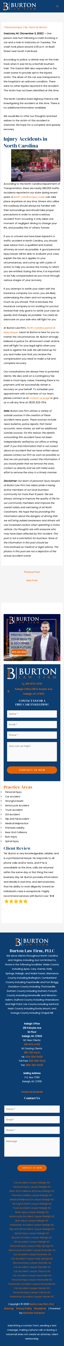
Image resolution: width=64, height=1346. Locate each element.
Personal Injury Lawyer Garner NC (32, 1292)
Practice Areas (18, 787)
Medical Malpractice (16, 823)
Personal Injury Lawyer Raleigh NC (32, 1186)
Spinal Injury (12, 841)
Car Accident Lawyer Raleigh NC (32, 1182)
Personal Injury (13, 27)
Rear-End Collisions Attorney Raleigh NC (32, 1191)
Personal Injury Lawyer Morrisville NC (32, 1279)
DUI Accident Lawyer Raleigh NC (32, 1241)
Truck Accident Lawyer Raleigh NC (32, 1208)
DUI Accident (12, 814)
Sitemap (9, 1308)
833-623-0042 (37, 1060)
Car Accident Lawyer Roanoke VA (32, 1254)
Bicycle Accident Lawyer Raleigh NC (32, 1237)
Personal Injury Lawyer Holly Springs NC (32, 1246)
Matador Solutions (34, 1312)
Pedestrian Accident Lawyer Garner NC (32, 1296)
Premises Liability (14, 827)
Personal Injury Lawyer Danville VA (32, 1262)
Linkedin (38, 1091)
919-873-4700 (32, 1044)
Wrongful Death (14, 801)
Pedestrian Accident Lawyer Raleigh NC (32, 1224)
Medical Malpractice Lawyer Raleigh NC (32, 1199)
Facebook (26, 1091)
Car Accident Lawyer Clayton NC (32, 1271)
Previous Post (32, 572)
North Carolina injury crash (29, 197)
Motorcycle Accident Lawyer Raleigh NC (32, 1216)
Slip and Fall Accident (17, 818)
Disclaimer (40, 1308)
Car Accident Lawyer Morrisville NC (32, 1275)
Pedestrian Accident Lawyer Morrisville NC (32, 1284)
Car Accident (12, 796)
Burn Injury (11, 836)
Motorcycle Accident (17, 805)
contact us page (39, 398)
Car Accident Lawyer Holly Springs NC (32, 1258)
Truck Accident (14, 810)
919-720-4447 (32, 1052)
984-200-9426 (34, 1065)
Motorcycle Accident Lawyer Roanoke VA (32, 1250)
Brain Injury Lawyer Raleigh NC (32, 1212)
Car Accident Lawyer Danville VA (32, 1267)
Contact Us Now (32, 770)
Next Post (32, 580)
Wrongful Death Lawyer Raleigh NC (32, 1203)
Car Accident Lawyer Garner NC (32, 1288)
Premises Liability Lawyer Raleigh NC (32, 1195)
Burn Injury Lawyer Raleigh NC (32, 1220)
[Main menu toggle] (57, 6)
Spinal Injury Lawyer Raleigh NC (32, 1233)
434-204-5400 (34, 1056)
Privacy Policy (24, 1308)
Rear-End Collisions (16, 832)
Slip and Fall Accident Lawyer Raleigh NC (32, 1229)
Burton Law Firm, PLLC (42, 1304)
